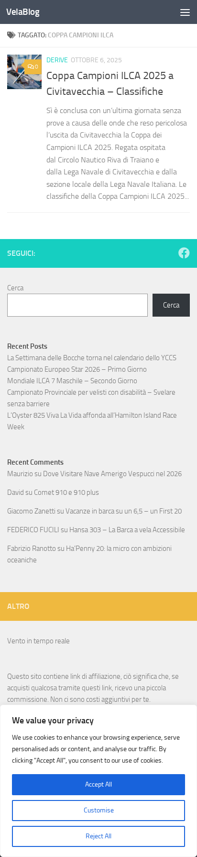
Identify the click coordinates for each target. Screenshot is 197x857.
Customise (99, 810)
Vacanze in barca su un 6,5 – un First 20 (124, 511)
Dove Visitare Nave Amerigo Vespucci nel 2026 (112, 473)
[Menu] (185, 12)
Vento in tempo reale (38, 641)
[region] (98, 781)
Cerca (15, 288)
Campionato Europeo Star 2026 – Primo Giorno (77, 369)
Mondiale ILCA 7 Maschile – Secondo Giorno (72, 381)
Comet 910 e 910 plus (66, 492)
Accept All (98, 784)
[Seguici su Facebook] (184, 253)
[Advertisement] (98, 103)
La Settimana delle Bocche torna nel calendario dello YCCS (91, 358)
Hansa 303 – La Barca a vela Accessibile (127, 530)
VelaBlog (22, 11)
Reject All (98, 836)
